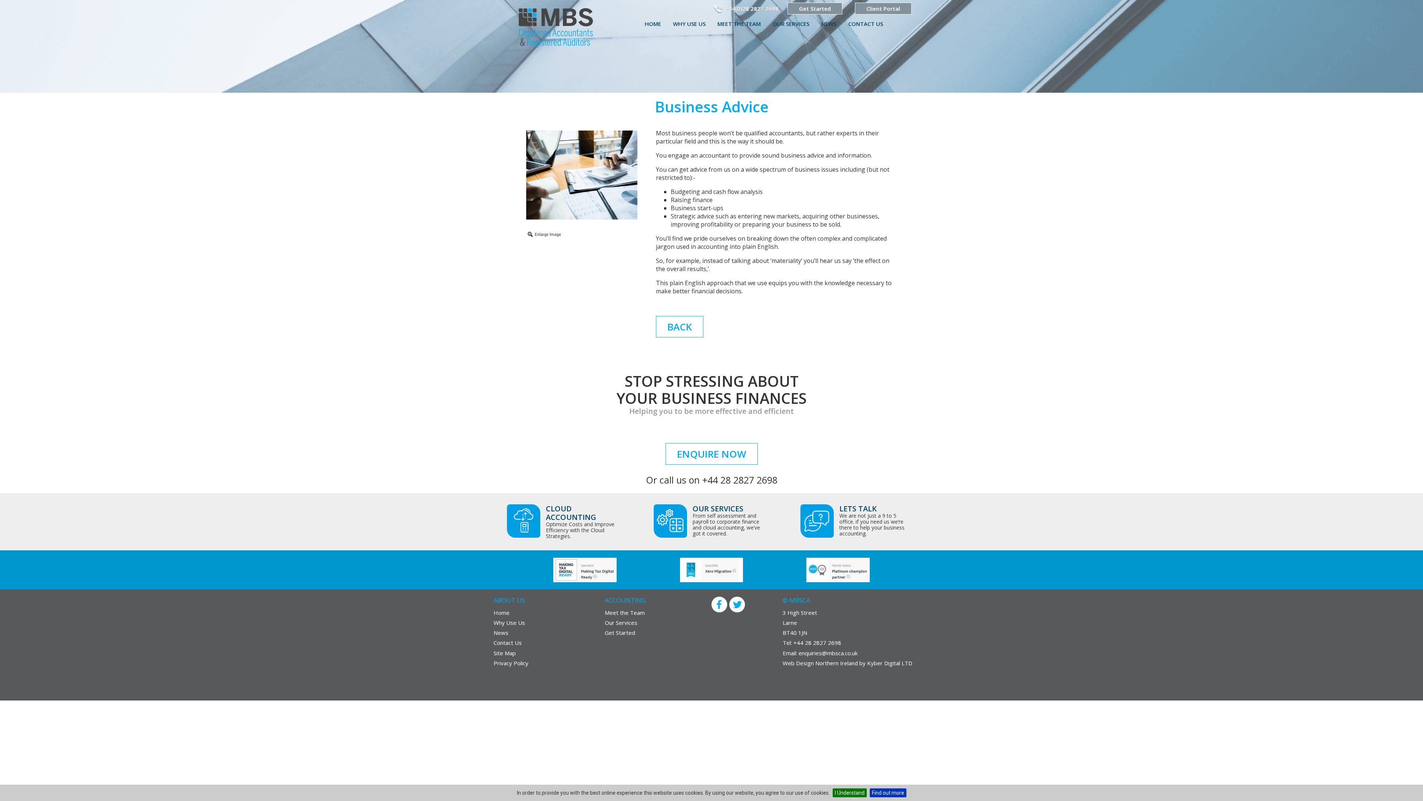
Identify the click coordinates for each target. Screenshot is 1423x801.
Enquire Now (711, 454)
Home (653, 23)
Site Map (505, 653)
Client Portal (883, 8)
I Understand (850, 793)
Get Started (815, 8)
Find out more (888, 793)
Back (679, 326)
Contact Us (865, 23)
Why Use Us (689, 23)
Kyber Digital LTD (889, 663)
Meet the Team (739, 23)
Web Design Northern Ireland (821, 663)
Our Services (791, 23)
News (828, 23)
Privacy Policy (511, 663)
